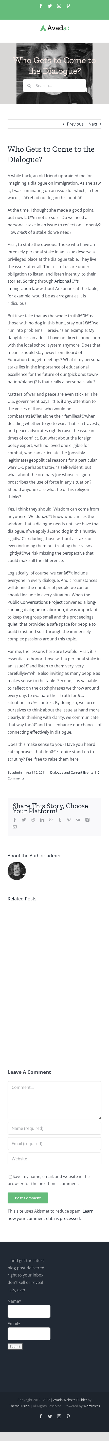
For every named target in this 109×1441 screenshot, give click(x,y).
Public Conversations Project (35, 602)
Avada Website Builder (70, 1399)
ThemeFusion (19, 1406)
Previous (75, 124)
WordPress (91, 1406)
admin (17, 772)
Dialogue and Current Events (71, 772)
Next (92, 124)
